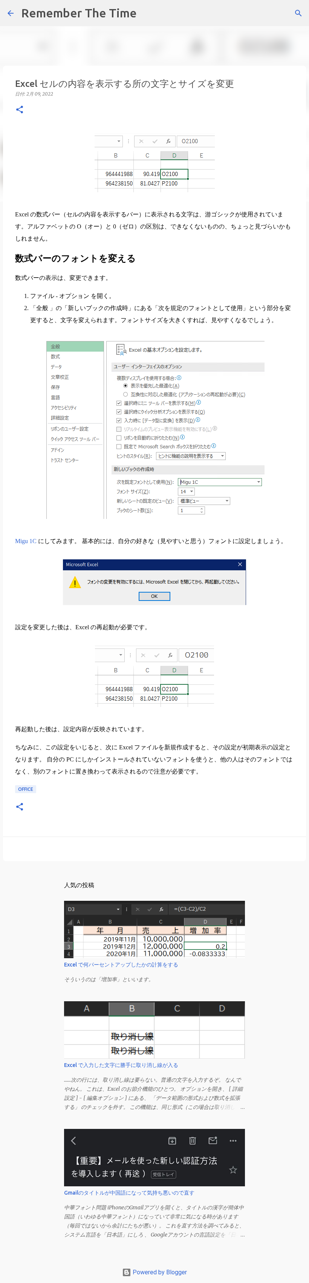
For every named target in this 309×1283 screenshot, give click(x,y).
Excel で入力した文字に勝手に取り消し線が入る (121, 1065)
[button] (19, 110)
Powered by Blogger (159, 1272)
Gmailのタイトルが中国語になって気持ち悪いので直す (129, 1193)
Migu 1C (26, 541)
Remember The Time (79, 13)
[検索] (147, 13)
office (25, 789)
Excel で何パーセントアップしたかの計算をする (121, 965)
